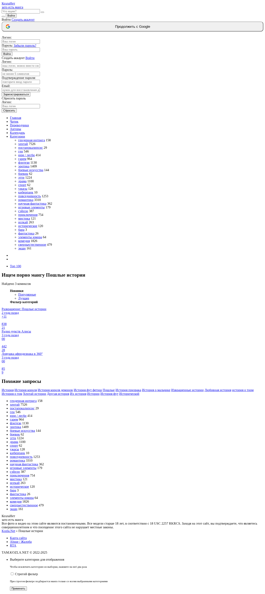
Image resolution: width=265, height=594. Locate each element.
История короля (25, 390)
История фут (109, 394)
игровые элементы (31, 207)
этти (21, 177)
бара (21, 229)
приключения (27, 215)
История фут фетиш (88, 390)
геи (20, 151)
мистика (24, 218)
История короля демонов (55, 390)
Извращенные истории (187, 390)
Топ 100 (15, 266)
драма (22, 181)
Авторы (15, 129)
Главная (15, 118)
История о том (12, 394)
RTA (13, 545)
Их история (78, 394)
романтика (25, 200)
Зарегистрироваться (16, 94)
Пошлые (109, 390)
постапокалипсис (30, 147)
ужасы (22, 188)
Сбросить (9, 110)
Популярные (27, 294)
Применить (18, 588)
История (8, 390)
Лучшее (23, 298)
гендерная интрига (31, 140)
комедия (24, 241)
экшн (22, 248)
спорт (22, 185)
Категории (17, 136)
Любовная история (218, 390)
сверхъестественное (32, 244)
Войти (11, 15)
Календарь (17, 132)
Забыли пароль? (25, 45)
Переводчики (19, 125)
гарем (22, 159)
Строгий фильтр (26, 574)
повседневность (29, 196)
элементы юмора (30, 237)
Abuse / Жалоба (21, 541)
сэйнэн (23, 211)
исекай (23, 222)
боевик (23, 173)
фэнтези (24, 162)
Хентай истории (34, 394)
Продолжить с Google (132, 27)
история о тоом (243, 390)
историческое (27, 226)
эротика (23, 166)
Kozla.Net (8, 531)
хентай (23, 144)
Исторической (129, 394)
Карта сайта (18, 538)
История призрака (128, 390)
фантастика (26, 233)
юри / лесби (26, 155)
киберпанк (25, 192)
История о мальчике (156, 390)
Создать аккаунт (23, 19)
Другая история (58, 394)
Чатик (14, 121)
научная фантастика (32, 203)
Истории (93, 394)
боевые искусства (30, 170)
